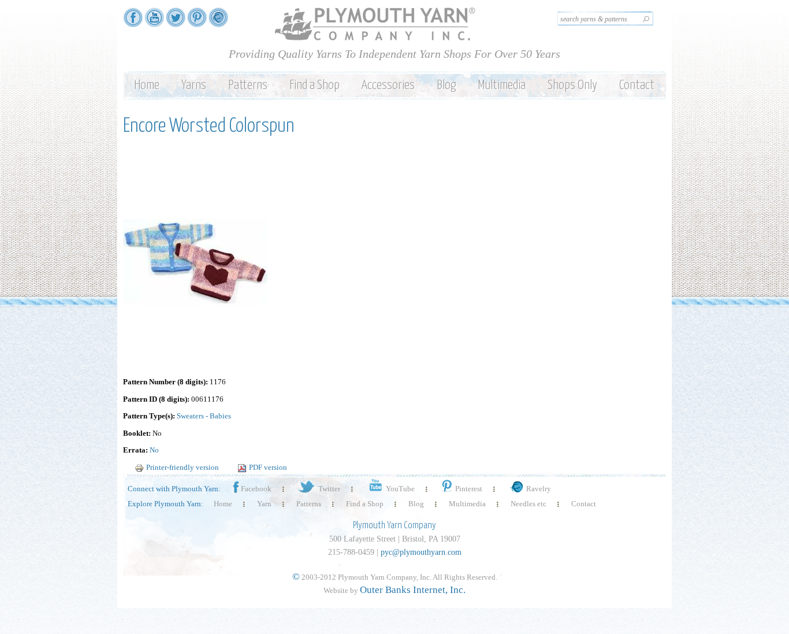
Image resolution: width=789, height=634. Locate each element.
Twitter (329, 488)
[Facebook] (133, 21)
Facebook (256, 488)
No (154, 450)
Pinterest (468, 488)
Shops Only (572, 85)
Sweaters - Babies (204, 415)
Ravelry (538, 488)
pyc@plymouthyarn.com (421, 552)
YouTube (400, 488)
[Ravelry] (218, 21)
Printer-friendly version (182, 467)
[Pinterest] (197, 21)
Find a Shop (314, 85)
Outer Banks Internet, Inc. (413, 589)
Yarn (264, 503)
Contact (636, 85)
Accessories (388, 85)
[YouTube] (154, 21)
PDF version (268, 467)
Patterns (247, 85)
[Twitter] (175, 21)
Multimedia (502, 85)
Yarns (193, 85)
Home (146, 85)
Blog (446, 85)
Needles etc (528, 503)
